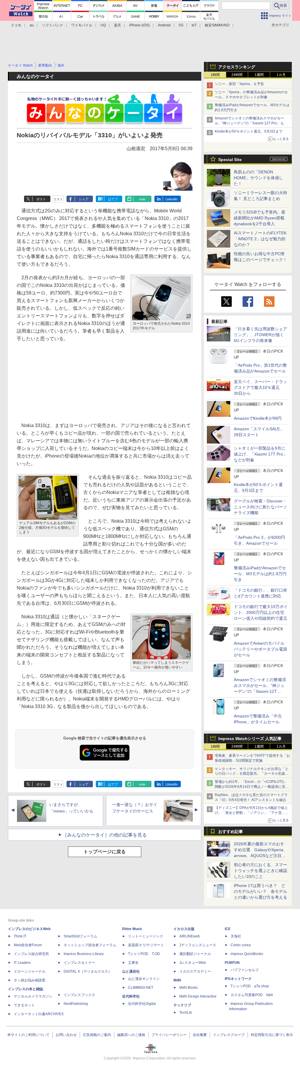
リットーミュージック (145, 936)
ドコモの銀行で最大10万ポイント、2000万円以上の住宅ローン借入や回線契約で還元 (261, 612)
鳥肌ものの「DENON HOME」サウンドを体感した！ (258, 178)
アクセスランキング (236, 67)
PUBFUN (232, 963)
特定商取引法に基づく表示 (272, 1035)
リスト (58, 199)
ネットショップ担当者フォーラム (90, 945)
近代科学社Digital (142, 1004)
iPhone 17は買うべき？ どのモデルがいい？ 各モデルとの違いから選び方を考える (260, 891)
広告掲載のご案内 (97, 1035)
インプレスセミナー (79, 963)
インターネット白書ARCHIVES (39, 1014)
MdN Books (188, 988)
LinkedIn (172, 199)
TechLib (185, 1012)
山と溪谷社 (131, 971)
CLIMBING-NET (140, 988)
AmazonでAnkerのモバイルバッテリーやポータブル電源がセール (260, 649)
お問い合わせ (66, 1035)
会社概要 (200, 1035)
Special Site (230, 159)
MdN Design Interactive (198, 996)
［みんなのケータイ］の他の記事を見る (104, 834)
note (142, 199)
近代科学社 (131, 996)
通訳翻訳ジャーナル (195, 954)
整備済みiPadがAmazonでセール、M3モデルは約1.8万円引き (260, 574)
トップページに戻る (104, 851)
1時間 (215, 75)
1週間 (259, 75)
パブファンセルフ (245, 970)
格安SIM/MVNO (217, 25)
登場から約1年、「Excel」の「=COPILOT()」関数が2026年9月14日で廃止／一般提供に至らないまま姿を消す (252, 787)
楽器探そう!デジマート (146, 945)
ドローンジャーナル (29, 971)
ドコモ (16, 25)
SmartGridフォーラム (80, 936)
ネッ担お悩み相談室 (29, 980)
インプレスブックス (79, 995)
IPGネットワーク (238, 979)
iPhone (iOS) (139, 25)
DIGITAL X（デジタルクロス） (88, 971)
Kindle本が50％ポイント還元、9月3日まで (248, 131)
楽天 (117, 25)
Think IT (20, 936)
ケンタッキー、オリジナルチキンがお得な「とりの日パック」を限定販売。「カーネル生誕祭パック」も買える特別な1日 (252, 774)
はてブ (113, 199)
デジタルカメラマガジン (33, 996)
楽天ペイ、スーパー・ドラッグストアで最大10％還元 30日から (260, 387)
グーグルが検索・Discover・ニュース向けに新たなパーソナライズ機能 (260, 507)
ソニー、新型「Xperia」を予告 (239, 84)
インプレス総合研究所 (31, 954)
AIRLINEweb (189, 936)
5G (181, 25)
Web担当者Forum (28, 945)
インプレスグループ (229, 1035)
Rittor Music (132, 929)
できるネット (24, 1005)
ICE (228, 929)
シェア (83, 199)
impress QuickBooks (247, 954)
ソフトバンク (52, 25)
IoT (194, 25)
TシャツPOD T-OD (144, 954)
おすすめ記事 (230, 831)
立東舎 (133, 963)
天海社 (236, 936)
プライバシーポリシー (169, 1035)
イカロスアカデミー (195, 971)
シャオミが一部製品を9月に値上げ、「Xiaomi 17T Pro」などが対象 (260, 454)
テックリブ (182, 1005)
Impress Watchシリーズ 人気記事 (250, 738)
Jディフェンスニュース (197, 945)
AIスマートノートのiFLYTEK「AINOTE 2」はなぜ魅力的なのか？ (260, 239)
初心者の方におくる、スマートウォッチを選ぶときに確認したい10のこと (260, 870)
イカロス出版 (184, 929)
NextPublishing (76, 1004)
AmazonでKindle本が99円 (258, 418)
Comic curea (241, 945)
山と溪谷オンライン (144, 979)
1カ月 (281, 75)
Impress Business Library (84, 954)
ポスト (41, 199)
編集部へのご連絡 (131, 1035)
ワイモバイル (81, 25)
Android (164, 25)
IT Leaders (22, 963)
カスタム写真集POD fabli (252, 995)
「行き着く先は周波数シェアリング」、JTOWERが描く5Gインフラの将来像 (260, 334)
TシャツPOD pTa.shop (250, 986)
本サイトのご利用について (28, 1035)
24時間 (237, 75)
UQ (103, 25)
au (32, 25)
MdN (177, 980)
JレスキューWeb (192, 963)
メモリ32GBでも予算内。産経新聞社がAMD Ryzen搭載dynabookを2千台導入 (259, 218)
